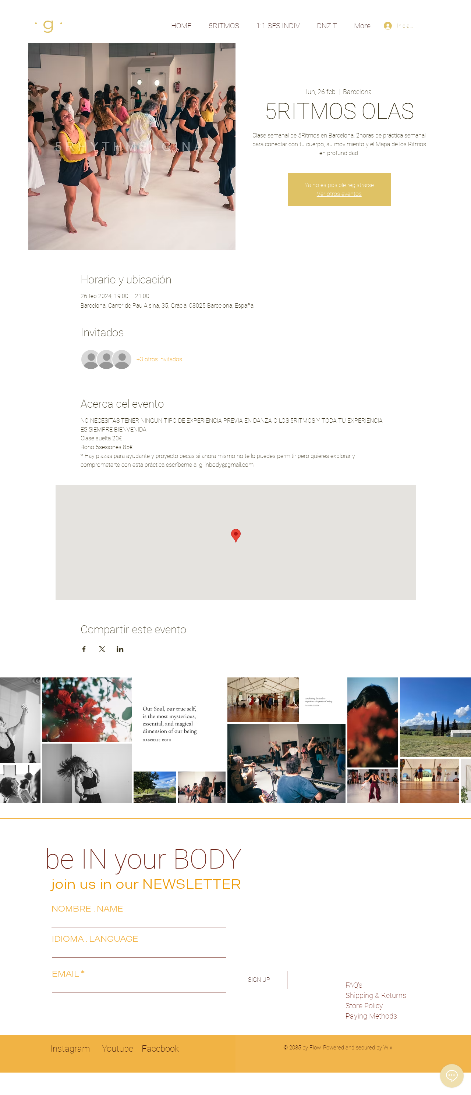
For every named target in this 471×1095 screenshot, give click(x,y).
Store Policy (364, 1005)
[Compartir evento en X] (102, 649)
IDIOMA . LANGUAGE (95, 938)
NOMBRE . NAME (87, 908)
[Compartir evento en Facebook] (84, 649)
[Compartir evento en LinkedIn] (120, 649)
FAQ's (354, 985)
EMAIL (65, 973)
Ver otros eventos (339, 193)
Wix (387, 1047)
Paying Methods (371, 1016)
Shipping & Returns (376, 995)
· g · (48, 23)
